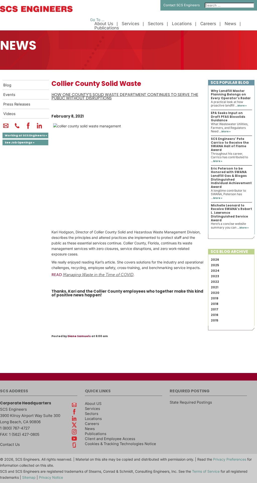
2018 (214, 304)
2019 (214, 298)
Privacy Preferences (229, 459)
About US (93, 403)
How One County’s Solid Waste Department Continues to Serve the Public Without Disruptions (124, 96)
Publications (106, 28)
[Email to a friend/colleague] (6, 128)
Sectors (155, 24)
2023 (215, 276)
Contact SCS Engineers (181, 5)
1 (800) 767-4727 (15, 428)
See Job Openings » (19, 142)
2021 (214, 287)
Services (130, 24)
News (230, 24)
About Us (103, 24)
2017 (214, 309)
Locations (182, 24)
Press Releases (16, 104)
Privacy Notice (51, 477)
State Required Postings (191, 402)
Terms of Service (206, 471)
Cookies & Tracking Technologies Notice (120, 444)
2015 (214, 320)
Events (9, 94)
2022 (215, 282)
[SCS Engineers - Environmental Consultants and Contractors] (36, 11)
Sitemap (29, 477)
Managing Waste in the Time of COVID (98, 275)
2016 (214, 315)
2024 (215, 271)
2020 (215, 293)
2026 (215, 259)
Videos (9, 114)
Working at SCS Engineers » (26, 135)
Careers (208, 24)
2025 (215, 265)
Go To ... (97, 20)
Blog (7, 85)
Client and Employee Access (110, 439)
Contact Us (10, 444)
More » (242, 106)
